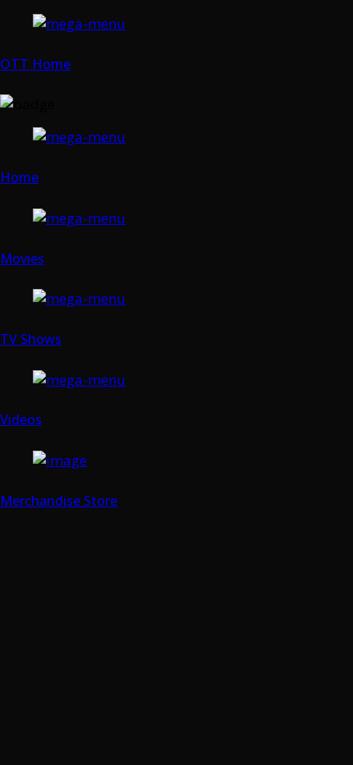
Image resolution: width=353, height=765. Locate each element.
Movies (22, 259)
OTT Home (35, 64)
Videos (21, 419)
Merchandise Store (58, 501)
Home (19, 177)
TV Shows (31, 339)
